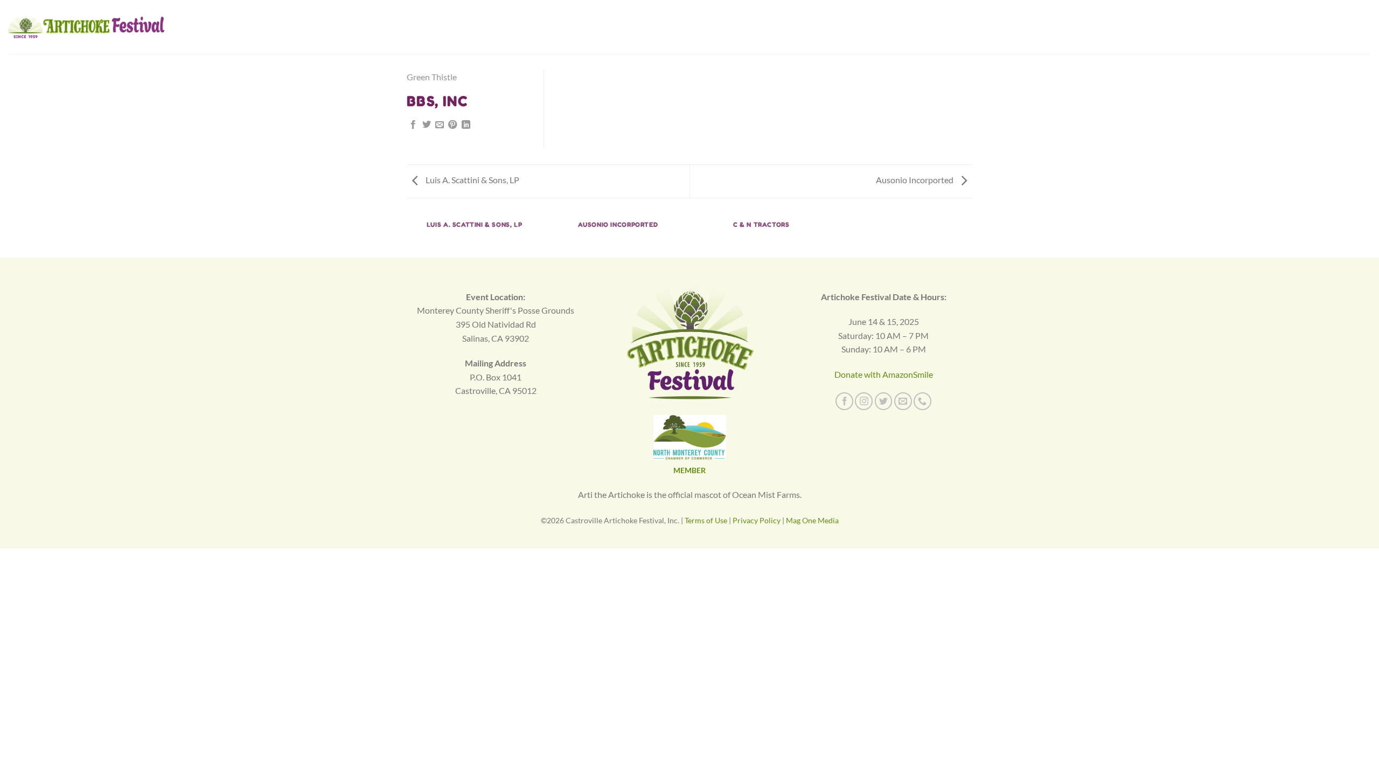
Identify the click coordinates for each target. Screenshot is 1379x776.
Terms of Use (706, 520)
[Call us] (922, 401)
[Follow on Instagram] (864, 401)
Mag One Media (812, 520)
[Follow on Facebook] (844, 401)
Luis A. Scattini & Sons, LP (471, 180)
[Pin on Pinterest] (452, 125)
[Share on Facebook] (413, 125)
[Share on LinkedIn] (466, 125)
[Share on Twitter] (426, 125)
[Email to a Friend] (439, 125)
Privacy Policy (757, 520)
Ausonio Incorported (915, 180)
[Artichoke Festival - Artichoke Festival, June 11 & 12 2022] (86, 27)
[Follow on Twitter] (884, 401)
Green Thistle (432, 77)
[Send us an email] (903, 401)
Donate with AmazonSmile (883, 374)
